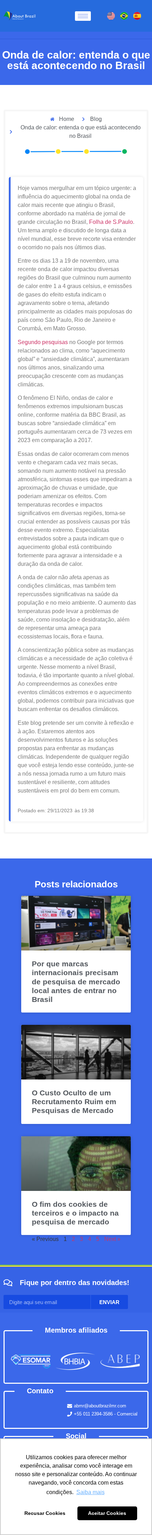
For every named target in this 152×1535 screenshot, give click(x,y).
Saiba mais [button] (90, 1492)
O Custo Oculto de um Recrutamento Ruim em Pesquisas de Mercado (74, 1101)
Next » (112, 1239)
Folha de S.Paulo (110, 222)
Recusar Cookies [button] (44, 1513)
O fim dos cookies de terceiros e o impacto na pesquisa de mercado (75, 1213)
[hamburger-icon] (83, 16)
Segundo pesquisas (43, 342)
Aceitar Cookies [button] (107, 1513)
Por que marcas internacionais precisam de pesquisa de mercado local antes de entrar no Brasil (76, 981)
